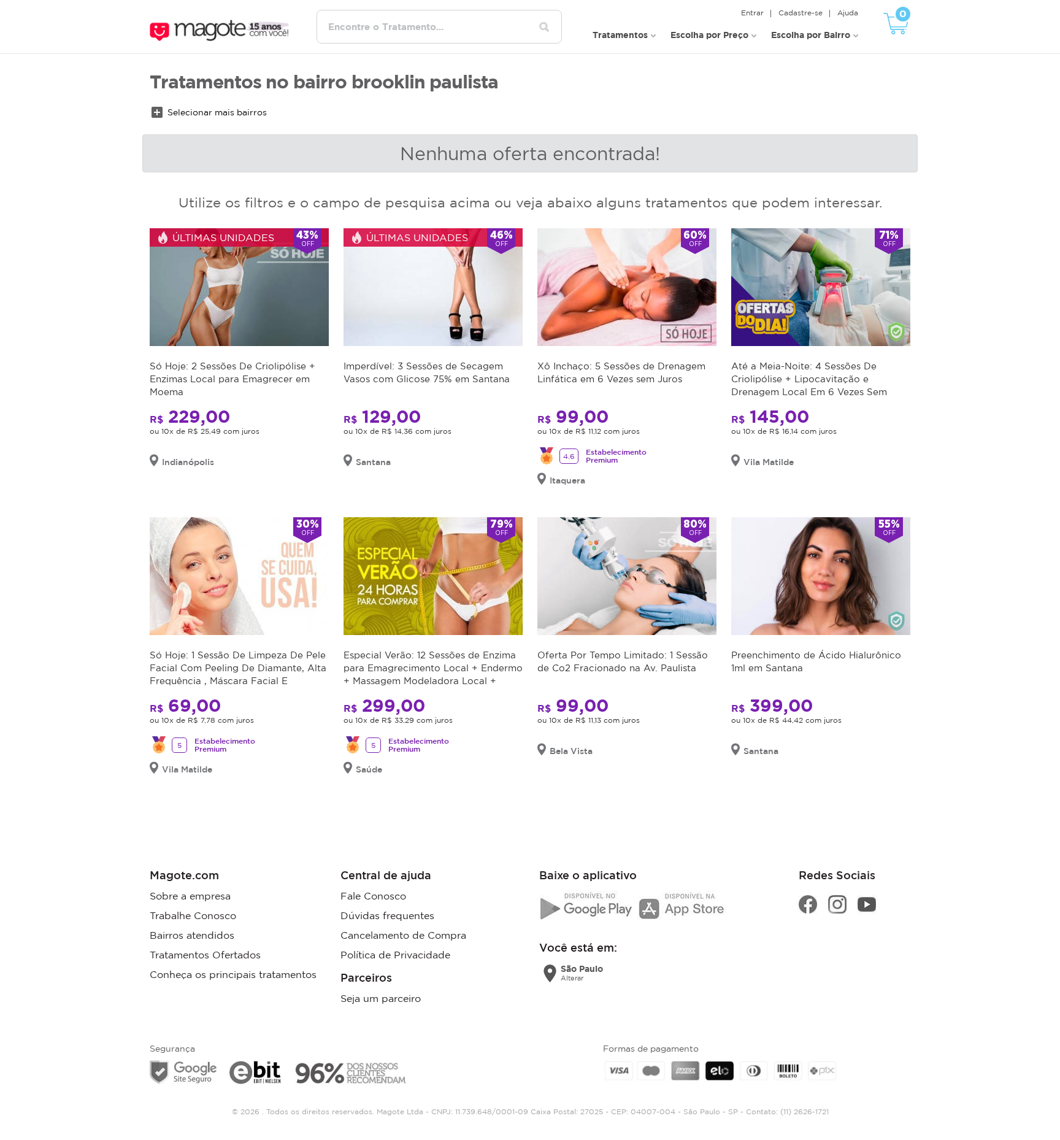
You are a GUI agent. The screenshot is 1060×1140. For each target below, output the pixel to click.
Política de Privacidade (395, 954)
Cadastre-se (800, 13)
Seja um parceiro (380, 998)
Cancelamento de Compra (403, 935)
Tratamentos (620, 34)
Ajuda (847, 13)
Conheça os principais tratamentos (233, 974)
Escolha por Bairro (810, 34)
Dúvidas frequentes (387, 915)
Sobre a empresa (190, 895)
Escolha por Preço (709, 34)
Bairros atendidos (192, 935)
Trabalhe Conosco (193, 915)
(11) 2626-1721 (804, 1111)
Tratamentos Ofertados (205, 954)
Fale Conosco (373, 895)
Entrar (752, 13)
